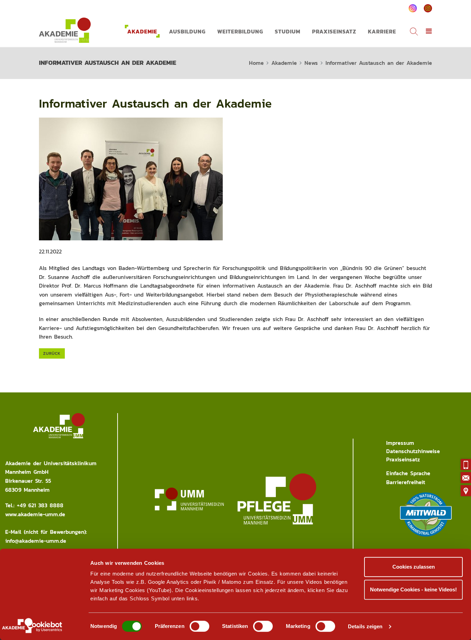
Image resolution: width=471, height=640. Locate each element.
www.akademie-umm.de (35, 514)
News (311, 63)
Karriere (382, 31)
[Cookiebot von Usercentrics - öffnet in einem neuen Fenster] (44, 626)
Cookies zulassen (413, 567)
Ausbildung (187, 31)
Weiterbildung (240, 31)
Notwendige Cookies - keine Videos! (413, 589)
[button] (429, 31)
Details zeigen (365, 626)
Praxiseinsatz (334, 31)
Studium (287, 31)
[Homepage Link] (65, 30)
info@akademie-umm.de (35, 541)
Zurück (52, 353)
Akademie (142, 31)
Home (256, 63)
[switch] (199, 626)
